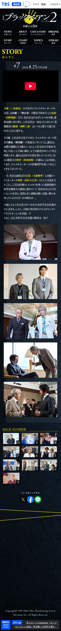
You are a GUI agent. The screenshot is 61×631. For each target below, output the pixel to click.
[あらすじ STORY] (7, 41)
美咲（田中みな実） (28, 180)
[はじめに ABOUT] (22, 32)
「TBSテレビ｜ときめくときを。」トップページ (5, 4)
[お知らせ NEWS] (7, 32)
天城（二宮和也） (13, 108)
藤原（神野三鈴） (22, 126)
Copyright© (11, 610)
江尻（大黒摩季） (35, 175)
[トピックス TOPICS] (38, 41)
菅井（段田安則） (25, 160)
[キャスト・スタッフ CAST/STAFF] (38, 32)
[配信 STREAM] (53, 41)
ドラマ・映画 (39, 4)
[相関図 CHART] (22, 41)
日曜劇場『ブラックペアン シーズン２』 (30, 18)
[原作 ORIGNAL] (53, 32)
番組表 (16, 4)
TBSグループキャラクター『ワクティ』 (26, 4)
